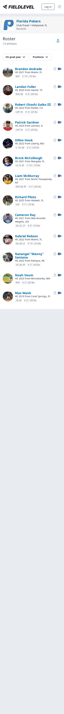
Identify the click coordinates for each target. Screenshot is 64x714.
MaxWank (23, 293)
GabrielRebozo (26, 236)
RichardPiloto (25, 197)
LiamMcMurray (27, 176)
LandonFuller (25, 87)
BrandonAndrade (28, 69)
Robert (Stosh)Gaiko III (33, 104)
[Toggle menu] (59, 7)
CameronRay (25, 215)
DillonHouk (24, 140)
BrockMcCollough (28, 158)
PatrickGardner (27, 122)
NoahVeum (24, 275)
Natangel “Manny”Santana (29, 255)
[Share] (58, 41)
